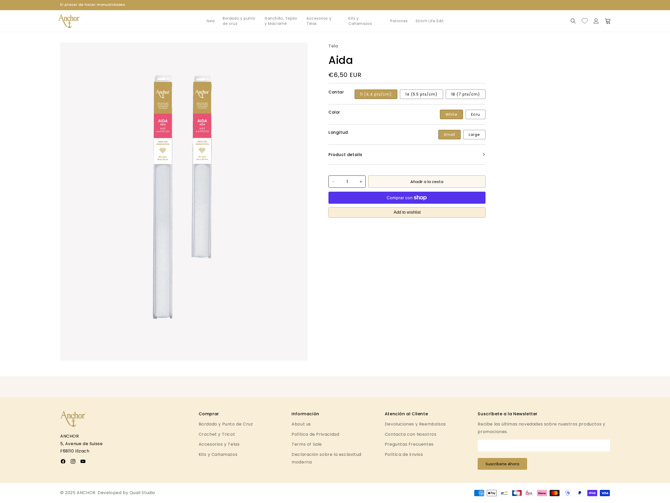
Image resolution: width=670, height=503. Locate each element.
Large (474, 134)
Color (334, 112)
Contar (336, 92)
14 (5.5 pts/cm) (421, 94)
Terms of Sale (307, 444)
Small (449, 134)
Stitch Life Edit (430, 21)
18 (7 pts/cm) (465, 94)
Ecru (475, 114)
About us (301, 424)
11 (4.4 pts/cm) (376, 94)
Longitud (338, 132)
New (211, 21)
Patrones (399, 21)
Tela (333, 46)
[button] (573, 21)
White (451, 114)
